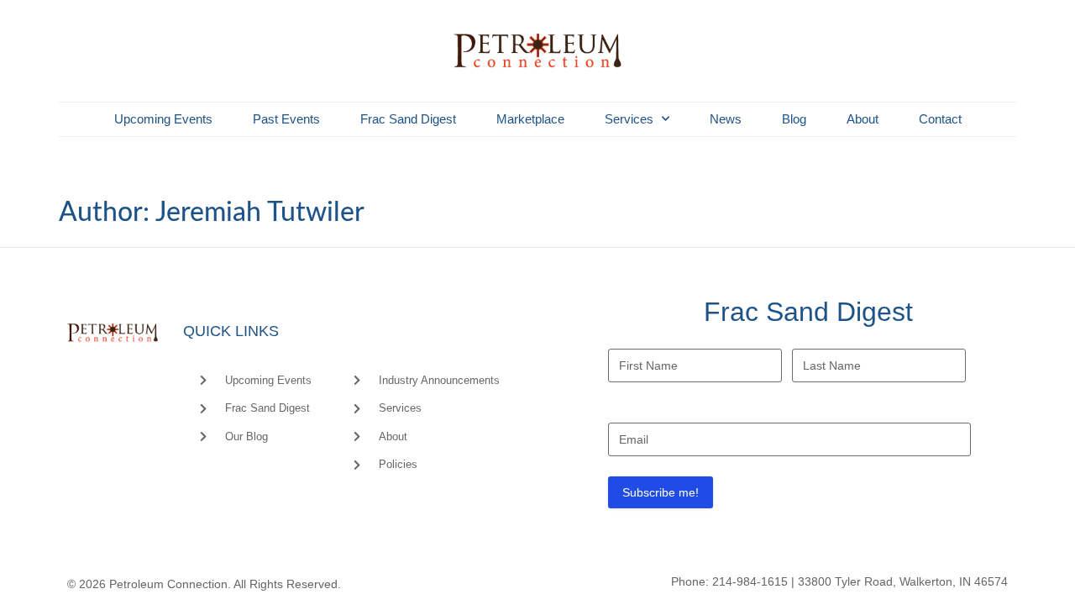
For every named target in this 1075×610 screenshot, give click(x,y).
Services (629, 119)
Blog (794, 119)
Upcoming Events (163, 119)
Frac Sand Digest (408, 119)
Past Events (286, 119)
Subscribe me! (660, 492)
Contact (940, 119)
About (862, 119)
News (726, 119)
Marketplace (530, 119)
